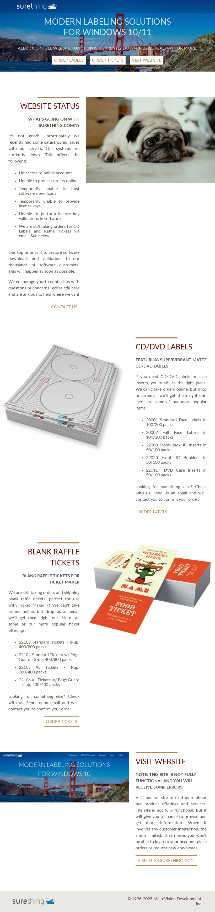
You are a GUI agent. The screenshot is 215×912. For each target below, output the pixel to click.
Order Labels (69, 60)
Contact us (64, 307)
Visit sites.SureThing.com (166, 861)
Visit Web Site (146, 60)
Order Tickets (107, 60)
